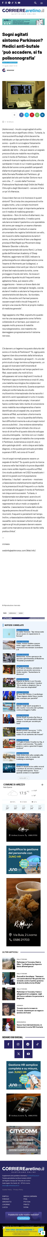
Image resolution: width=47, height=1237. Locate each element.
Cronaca (20, 1005)
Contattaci (23, 1218)
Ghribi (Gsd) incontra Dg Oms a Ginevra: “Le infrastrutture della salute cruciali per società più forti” (29, 720)
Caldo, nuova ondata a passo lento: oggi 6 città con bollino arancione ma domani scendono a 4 (29, 646)
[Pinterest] (32, 115)
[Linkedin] (42, 115)
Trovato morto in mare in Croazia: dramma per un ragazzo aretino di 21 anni (30, 1010)
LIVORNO (6, 1204)
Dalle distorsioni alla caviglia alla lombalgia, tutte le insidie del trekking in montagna (29, 757)
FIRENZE (5, 1199)
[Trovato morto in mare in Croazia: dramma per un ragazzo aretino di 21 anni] (8, 1009)
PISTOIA (27, 1201)
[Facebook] (2, 3)
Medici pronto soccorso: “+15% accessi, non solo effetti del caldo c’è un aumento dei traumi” (29, 732)
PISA (25, 1199)
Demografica (21, 1022)
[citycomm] (23, 1236)
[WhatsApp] (37, 115)
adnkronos (12, 613)
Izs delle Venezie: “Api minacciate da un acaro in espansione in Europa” (30, 634)
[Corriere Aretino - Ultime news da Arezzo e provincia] (23, 12)
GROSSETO (6, 1201)
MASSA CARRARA (30, 1196)
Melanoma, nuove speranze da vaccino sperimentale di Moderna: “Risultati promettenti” (30, 659)
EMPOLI (5, 1196)
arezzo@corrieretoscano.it (10, 1185)
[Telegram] (9, 3)
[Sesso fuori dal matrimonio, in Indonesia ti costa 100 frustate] (8, 1024)
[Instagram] (6, 3)
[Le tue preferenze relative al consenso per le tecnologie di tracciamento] (43, 1233)
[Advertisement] (23, 579)
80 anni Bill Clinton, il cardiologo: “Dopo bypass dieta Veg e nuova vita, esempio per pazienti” (29, 696)
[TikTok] (12, 3)
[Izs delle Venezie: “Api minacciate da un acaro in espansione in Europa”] (9, 633)
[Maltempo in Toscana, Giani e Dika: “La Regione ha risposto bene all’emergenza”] (8, 963)
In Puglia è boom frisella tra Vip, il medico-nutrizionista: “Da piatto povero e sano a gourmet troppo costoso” (30, 745)
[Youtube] (19, 3)
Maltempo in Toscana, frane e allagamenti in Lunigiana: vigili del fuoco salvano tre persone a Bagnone (30, 995)
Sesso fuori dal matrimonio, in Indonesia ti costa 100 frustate (30, 1026)
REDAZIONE (10, 70)
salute (21, 613)
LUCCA (5, 1207)
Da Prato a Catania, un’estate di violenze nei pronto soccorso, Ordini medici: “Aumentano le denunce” (29, 671)
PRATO (26, 1204)
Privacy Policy (18, 1189)
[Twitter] (15, 3)
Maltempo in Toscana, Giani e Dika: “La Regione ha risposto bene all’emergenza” (29, 964)
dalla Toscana (22, 959)
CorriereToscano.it (33, 1175)
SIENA (26, 1207)
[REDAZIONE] (4, 70)
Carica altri (22, 778)
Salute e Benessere (10, 62)
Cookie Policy (7, 1189)
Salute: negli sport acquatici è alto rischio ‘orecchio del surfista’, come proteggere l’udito (30, 708)
